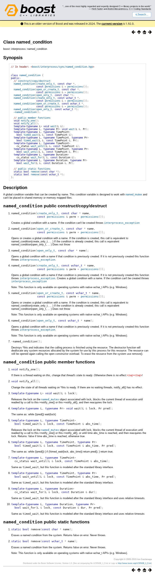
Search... (143, 14)
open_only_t (44, 95)
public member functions (34, 117)
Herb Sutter (97, 9)
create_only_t (45, 83)
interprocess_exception (122, 222)
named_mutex (134, 194)
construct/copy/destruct (34, 81)
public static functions (34, 168)
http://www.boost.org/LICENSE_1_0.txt (134, 563)
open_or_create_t (47, 89)
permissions (52, 86)
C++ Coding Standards (140, 9)
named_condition (30, 75)
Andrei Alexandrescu (118, 9)
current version (112, 24)
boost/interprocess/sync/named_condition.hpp (62, 66)
